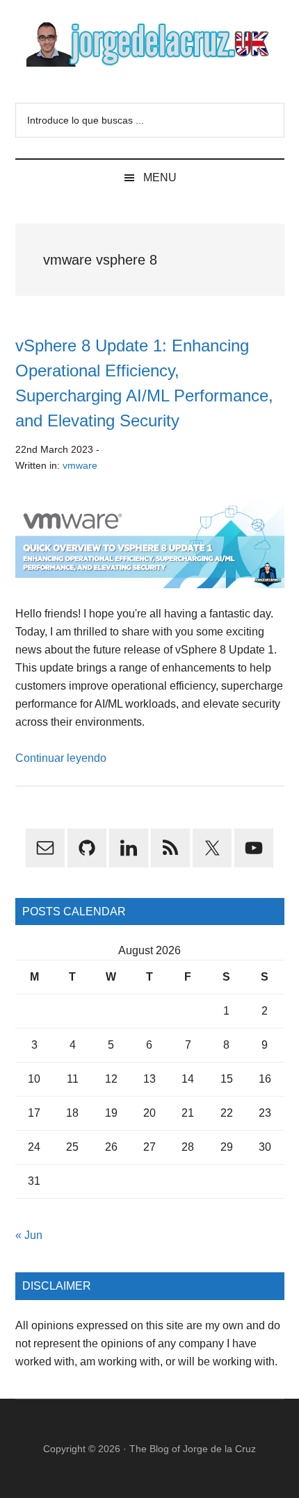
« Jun (28, 1235)
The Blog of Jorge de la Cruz (192, 1448)
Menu (160, 177)
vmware (80, 465)
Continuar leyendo (60, 758)
